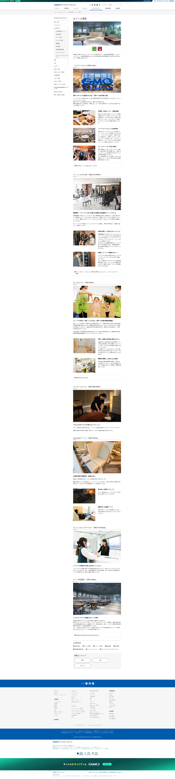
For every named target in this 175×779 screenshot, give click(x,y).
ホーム (55, 12)
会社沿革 (55, 708)
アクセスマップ (57, 713)
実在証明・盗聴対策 (56, 748)
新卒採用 (111, 713)
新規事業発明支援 (60, 49)
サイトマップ (104, 4)
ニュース (75, 8)
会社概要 (55, 703)
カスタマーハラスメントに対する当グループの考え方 (103, 732)
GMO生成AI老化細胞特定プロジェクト (61, 88)
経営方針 (111, 694)
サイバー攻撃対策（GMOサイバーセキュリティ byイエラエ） (69, 748)
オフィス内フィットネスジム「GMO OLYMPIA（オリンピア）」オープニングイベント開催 (97, 272)
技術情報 (56, 719)
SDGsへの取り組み (58, 91)
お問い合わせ (78, 732)
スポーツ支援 (92, 708)
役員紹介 (55, 706)
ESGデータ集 (57, 69)
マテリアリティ (57, 25)
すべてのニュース (75, 693)
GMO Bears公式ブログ (81, 377)
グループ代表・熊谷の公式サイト (78, 725)
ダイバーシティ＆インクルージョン (62, 56)
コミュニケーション (60, 52)
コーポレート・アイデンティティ (60, 694)
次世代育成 (58, 34)
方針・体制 (92, 693)
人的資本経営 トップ (60, 31)
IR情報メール (111, 706)
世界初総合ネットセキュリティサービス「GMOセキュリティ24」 (63, 747)
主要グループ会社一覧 (58, 711)
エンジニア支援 (59, 40)
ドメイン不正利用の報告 (86, 732)
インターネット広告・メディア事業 (78, 711)
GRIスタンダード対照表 (59, 72)
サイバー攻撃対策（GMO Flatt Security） (87, 748)
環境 (82, 660)
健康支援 (58, 43)
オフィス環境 (78, 12)
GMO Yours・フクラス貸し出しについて (86, 165)
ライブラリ (56, 715)
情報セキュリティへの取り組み (84, 731)
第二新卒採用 (58, 5)
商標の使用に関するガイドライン (68, 732)
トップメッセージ (57, 701)
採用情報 (118, 8)
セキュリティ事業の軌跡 (105, 748)
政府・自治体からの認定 (59, 94)
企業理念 (55, 693)
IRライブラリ (111, 698)
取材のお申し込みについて (76, 701)
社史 (74, 5)
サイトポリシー (64, 731)
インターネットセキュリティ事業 (63, 5)
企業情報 (66, 8)
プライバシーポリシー (73, 731)
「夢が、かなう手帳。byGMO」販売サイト (94, 725)
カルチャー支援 (57, 81)
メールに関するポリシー (96, 731)
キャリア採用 (111, 715)
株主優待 (111, 701)
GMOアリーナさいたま (59, 84)
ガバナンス (82, 665)
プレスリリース (74, 694)
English (110, 4)
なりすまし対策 (97, 748)
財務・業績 (111, 696)
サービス (85, 8)
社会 (100, 660)
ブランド (57, 8)
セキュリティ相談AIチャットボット (95, 747)
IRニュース (74, 696)
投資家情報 (108, 8)
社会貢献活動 (57, 75)
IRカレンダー (111, 703)
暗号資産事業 (74, 715)
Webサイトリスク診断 (85, 747)
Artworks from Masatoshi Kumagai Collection (87, 635)
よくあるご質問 (112, 705)
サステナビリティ (96, 8)
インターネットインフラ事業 (77, 708)
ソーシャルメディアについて (108, 731)
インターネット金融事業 (85, 5)
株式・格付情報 (112, 700)
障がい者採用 (111, 718)
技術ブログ (58, 5)
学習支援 (58, 46)
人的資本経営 (71, 12)
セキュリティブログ (84, 5)
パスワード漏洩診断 (77, 747)
